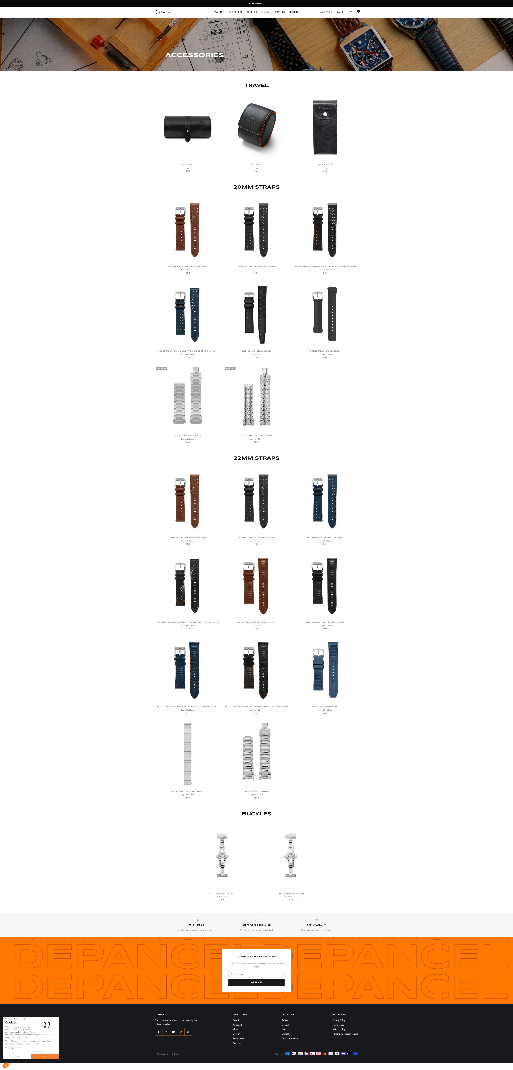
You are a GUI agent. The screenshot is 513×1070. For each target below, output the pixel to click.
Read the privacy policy (14, 1048)
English (340, 12)
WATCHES (219, 12)
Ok (44, 1056)
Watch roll (188, 164)
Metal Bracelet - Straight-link (188, 791)
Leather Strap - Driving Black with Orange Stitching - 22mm (256, 706)
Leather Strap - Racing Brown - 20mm (187, 266)
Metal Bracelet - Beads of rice (256, 435)
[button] (5, 1065)
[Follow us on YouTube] (173, 1032)
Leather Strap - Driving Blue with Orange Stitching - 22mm (187, 706)
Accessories (238, 1038)
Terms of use (338, 1024)
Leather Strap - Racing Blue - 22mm (325, 537)
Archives (237, 1042)
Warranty (286, 1033)
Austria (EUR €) (326, 12)
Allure (235, 1029)
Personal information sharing (345, 1033)
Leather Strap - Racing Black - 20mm (256, 266)
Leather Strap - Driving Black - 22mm (325, 622)
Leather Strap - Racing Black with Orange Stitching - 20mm (325, 266)
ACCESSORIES (235, 12)
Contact (285, 1024)
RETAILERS (279, 12)
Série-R (236, 1020)
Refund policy (339, 1029)
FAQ (284, 1029)
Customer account (290, 1038)
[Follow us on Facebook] (158, 1032)
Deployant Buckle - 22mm (291, 893)
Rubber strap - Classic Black (256, 351)
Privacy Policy (339, 1020)
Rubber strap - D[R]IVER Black (325, 351)
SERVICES (294, 12)
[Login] (351, 12)
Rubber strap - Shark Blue (325, 706)
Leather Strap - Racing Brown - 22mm (187, 537)
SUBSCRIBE (256, 982)
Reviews (285, 1020)
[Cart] (356, 12)
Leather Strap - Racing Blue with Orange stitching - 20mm (187, 351)
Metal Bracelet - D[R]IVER (188, 435)
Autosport (237, 1024)
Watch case (256, 164)
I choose (16, 1056)
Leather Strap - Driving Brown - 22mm (256, 622)
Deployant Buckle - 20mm (222, 893)
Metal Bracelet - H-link (256, 791)
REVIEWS (265, 12)
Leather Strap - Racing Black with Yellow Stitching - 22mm (188, 622)
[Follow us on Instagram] (166, 1032)
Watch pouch (325, 164)
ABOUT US (252, 12)
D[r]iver (236, 1033)
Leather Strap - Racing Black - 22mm (256, 537)
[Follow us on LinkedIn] (188, 1032)
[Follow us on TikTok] (180, 1032)
